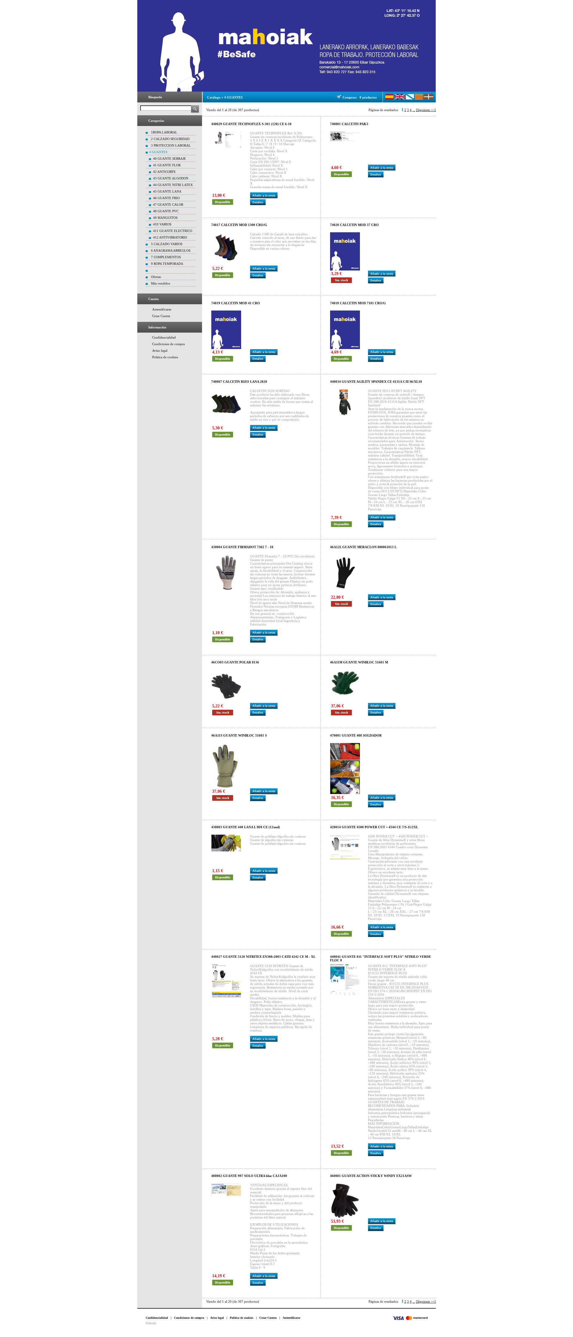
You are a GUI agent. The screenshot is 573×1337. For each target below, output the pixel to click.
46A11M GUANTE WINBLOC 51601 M (359, 662)
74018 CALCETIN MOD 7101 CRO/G (358, 303)
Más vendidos (160, 283)
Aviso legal (159, 350)
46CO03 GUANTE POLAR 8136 (235, 662)
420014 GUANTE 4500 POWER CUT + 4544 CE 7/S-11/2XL (374, 827)
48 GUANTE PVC (165, 211)
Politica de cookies (165, 357)
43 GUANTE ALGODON (170, 178)
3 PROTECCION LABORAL (171, 145)
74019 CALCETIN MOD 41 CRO (235, 303)
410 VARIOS (162, 224)
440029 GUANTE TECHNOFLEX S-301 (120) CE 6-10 (251, 124)
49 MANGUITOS (165, 217)
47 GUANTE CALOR (168, 204)
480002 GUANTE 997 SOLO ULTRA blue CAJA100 (249, 1176)
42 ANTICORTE (164, 171)
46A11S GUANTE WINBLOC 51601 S (239, 735)
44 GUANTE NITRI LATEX (173, 185)
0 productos (368, 97)
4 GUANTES (158, 152)
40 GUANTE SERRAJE (169, 158)
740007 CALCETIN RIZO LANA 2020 (239, 381)
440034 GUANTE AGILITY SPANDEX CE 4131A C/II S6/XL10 (376, 381)
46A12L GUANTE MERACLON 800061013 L (363, 547)
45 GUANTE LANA (167, 191)
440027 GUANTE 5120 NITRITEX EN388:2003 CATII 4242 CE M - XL (263, 956)
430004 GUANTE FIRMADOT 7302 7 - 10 (242, 547)
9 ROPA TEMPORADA (167, 263)
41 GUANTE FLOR (167, 165)
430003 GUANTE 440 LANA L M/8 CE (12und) (245, 827)
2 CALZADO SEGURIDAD (170, 139)
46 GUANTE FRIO (166, 198)
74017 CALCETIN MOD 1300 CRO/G (239, 225)
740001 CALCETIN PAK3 (349, 124)
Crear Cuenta (161, 316)
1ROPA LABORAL (164, 132)
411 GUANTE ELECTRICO (172, 231)
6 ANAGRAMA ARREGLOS (170, 250)
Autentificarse (161, 309)
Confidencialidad (164, 337)
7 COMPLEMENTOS (166, 257)
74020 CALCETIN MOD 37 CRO (354, 225)
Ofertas (156, 277)
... (413, 110)
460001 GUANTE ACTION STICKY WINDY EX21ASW (371, 1176)
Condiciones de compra (168, 344)
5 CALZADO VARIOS (166, 244)
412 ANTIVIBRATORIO (170, 237)
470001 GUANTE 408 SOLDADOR (356, 735)
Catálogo (214, 97)
